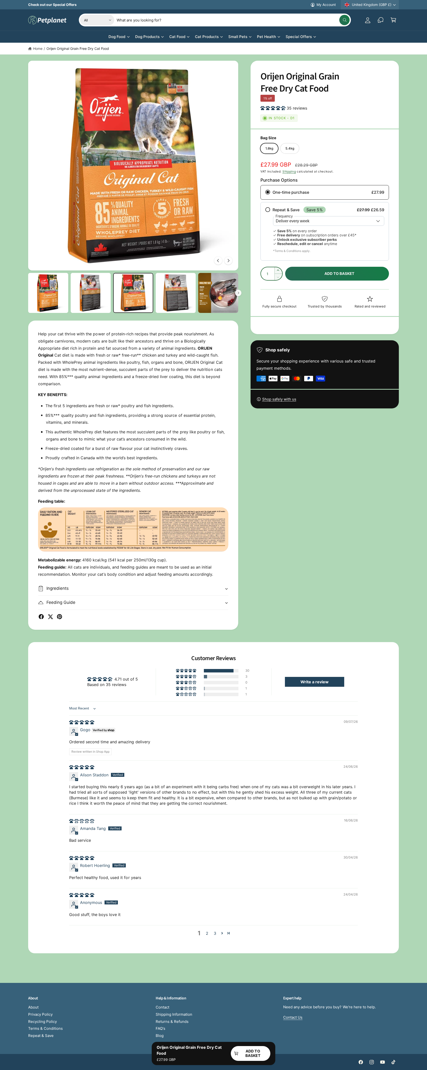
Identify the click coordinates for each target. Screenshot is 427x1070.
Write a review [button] (314, 681)
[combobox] (233, 20)
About (33, 1007)
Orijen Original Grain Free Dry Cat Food (77, 48)
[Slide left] (218, 261)
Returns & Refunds (172, 1021)
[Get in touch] (380, 20)
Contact (162, 1007)
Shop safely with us (279, 399)
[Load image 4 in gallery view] (176, 293)
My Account (326, 4)
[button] (393, 20)
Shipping (289, 171)
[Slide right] (228, 261)
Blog (160, 1035)
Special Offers (299, 36)
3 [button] (215, 933)
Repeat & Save (41, 1035)
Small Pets (237, 36)
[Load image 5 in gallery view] (218, 293)
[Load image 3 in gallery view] (133, 293)
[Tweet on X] (50, 616)
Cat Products (207, 36)
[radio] (324, 192)
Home (38, 48)
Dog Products (147, 36)
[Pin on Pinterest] (59, 616)
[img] (81, 722)
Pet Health (266, 36)
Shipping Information (174, 1014)
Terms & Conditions (45, 1028)
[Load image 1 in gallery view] (48, 293)
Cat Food (177, 36)
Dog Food (116, 36)
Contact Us (292, 1017)
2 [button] (207, 933)
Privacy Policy (40, 1014)
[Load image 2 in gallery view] (91, 293)
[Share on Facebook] (41, 616)
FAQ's (160, 1028)
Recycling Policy (42, 1021)
